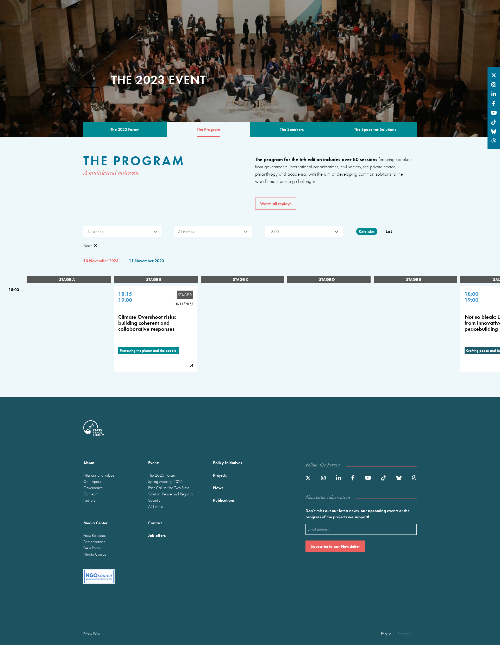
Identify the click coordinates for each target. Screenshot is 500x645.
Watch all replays (275, 203)
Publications (224, 500)
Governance (93, 487)
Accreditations (94, 541)
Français (404, 633)
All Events (155, 506)
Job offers (157, 535)
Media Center (95, 522)
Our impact (92, 481)
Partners (89, 500)
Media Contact (95, 554)
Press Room (92, 547)
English (386, 633)
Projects (220, 475)
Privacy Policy (92, 633)
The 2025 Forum (161, 475)
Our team (90, 493)
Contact (155, 522)
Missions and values (98, 475)
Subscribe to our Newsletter (335, 546)
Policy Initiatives (227, 462)
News (218, 487)
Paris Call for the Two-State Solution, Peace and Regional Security (170, 494)
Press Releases (94, 535)
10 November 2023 (100, 260)
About (88, 462)
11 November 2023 (146, 260)
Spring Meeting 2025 (165, 481)
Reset (87, 246)
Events (153, 462)
